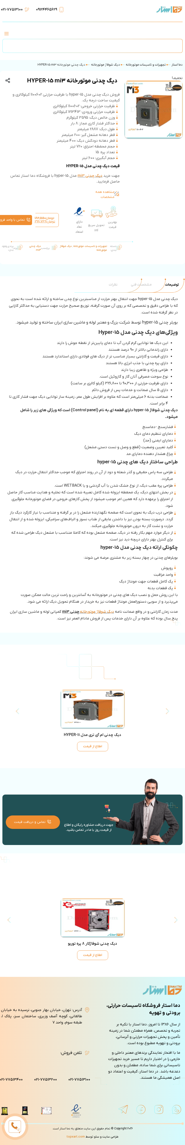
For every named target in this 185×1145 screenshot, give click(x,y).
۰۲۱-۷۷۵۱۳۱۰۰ (12, 9)
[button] (6, 34)
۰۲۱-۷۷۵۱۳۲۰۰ (45, 1079)
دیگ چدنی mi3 (90, 175)
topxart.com (75, 1137)
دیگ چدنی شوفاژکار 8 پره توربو (92, 943)
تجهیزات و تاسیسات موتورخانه (146, 65)
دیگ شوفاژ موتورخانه (105, 65)
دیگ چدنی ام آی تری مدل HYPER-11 (92, 735)
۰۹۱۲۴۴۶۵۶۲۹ (46, 9)
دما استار (177, 65)
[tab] (172, 285)
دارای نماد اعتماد (79, 227)
